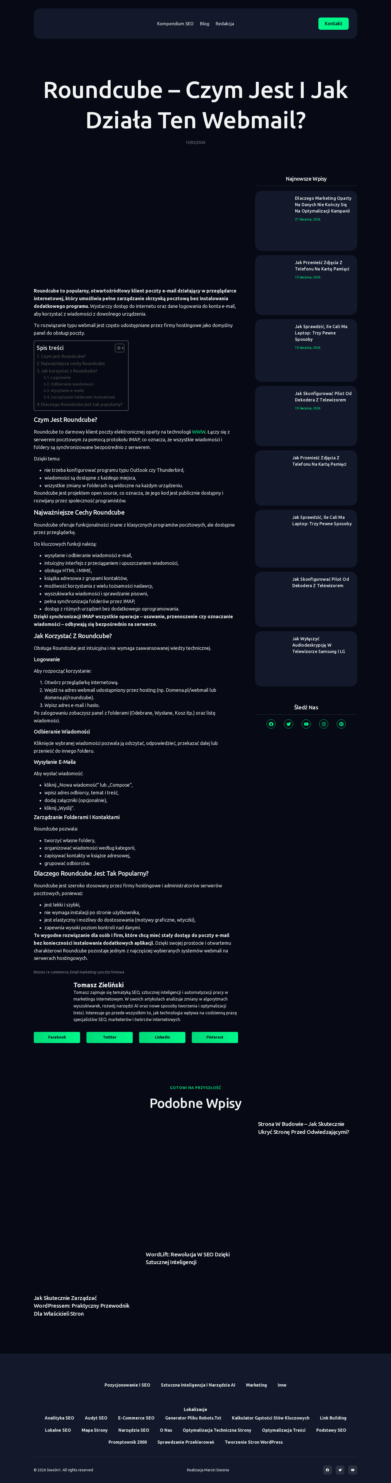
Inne (282, 1385)
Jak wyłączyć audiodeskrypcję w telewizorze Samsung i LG (318, 645)
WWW (198, 431)
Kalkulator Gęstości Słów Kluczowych (270, 1418)
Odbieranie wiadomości (72, 384)
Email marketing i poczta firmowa (97, 972)
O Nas (166, 1430)
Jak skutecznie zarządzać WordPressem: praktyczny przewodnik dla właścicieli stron (82, 1306)
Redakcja (225, 23)
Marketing (256, 1385)
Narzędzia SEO (133, 1430)
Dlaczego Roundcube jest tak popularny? (82, 404)
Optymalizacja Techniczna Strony (217, 1430)
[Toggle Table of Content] (117, 348)
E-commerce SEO (136, 1418)
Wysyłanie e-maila (67, 390)
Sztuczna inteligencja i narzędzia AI (198, 1385)
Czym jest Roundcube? (63, 356)
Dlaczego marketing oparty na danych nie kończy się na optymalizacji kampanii (323, 204)
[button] (57, 1037)
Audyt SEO (96, 1418)
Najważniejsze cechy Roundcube (73, 363)
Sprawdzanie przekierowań (185, 1442)
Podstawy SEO (331, 1430)
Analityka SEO (59, 1418)
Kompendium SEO (175, 23)
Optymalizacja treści (284, 1430)
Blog (204, 23)
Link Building (333, 1418)
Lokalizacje (195, 1409)
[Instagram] (323, 723)
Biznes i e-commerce (51, 972)
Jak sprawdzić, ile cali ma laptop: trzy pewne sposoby (321, 333)
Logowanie (61, 377)
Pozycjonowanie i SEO (127, 1385)
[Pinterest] (341, 723)
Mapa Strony (95, 1430)
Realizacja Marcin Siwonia (208, 1470)
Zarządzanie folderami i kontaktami (83, 397)
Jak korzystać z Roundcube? (69, 370)
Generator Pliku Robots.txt (193, 1418)
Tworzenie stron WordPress (254, 1442)
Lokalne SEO (58, 1430)
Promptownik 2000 (128, 1442)
